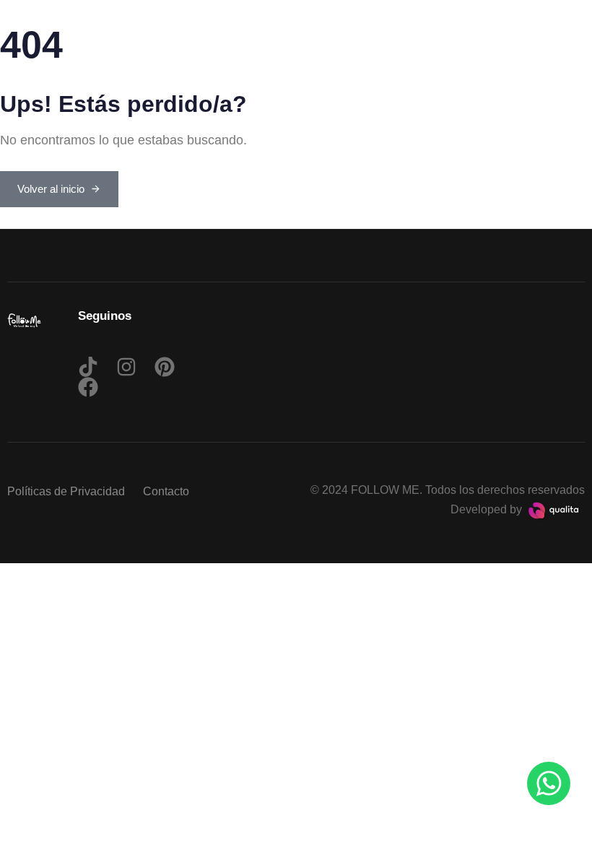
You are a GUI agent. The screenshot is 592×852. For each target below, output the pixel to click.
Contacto (166, 491)
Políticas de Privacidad (66, 491)
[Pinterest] (164, 367)
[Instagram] (126, 367)
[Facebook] (88, 387)
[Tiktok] (88, 367)
